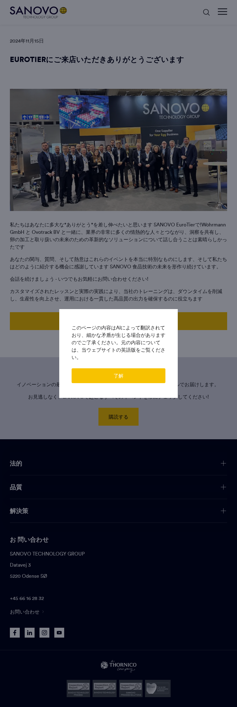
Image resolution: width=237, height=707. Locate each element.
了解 (118, 376)
